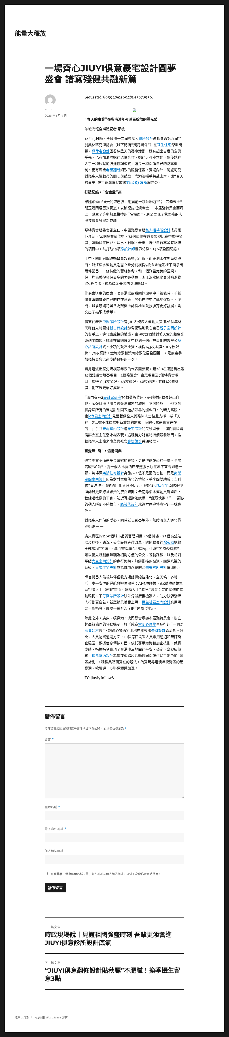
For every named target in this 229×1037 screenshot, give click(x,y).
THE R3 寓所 (136, 182)
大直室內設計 (102, 561)
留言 (49, 739)
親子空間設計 (170, 328)
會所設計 (146, 138)
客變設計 (134, 441)
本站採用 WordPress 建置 (50, 1017)
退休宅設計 (101, 151)
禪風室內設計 (102, 655)
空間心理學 (147, 624)
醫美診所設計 (156, 567)
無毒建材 (92, 630)
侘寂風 (168, 542)
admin (50, 109)
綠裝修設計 (129, 504)
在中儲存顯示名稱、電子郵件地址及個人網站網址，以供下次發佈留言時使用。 (106, 874)
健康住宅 (161, 485)
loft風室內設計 (100, 416)
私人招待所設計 (157, 230)
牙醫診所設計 (113, 596)
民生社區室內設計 (156, 602)
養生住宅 (164, 145)
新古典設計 (118, 328)
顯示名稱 (52, 807)
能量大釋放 (30, 33)
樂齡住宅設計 (113, 473)
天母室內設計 (113, 428)
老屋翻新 (113, 170)
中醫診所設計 (113, 321)
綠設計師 (128, 249)
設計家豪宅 (112, 397)
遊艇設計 (158, 630)
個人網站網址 (54, 851)
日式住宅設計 (106, 567)
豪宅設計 (134, 428)
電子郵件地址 (55, 829)
